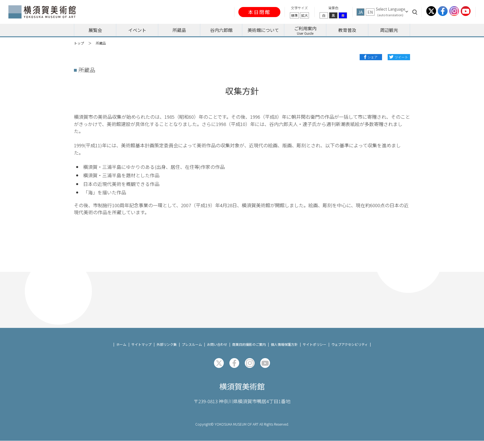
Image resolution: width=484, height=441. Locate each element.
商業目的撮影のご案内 (249, 344)
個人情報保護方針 (284, 344)
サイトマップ (141, 344)
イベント (137, 30)
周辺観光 (389, 30)
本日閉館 (259, 11)
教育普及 (347, 30)
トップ (79, 43)
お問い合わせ (217, 344)
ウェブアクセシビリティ (349, 344)
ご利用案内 (305, 28)
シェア (372, 57)
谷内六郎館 (221, 30)
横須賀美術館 (242, 386)
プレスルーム (192, 344)
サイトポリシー (314, 344)
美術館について (263, 30)
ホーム (121, 344)
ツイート (401, 57)
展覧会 (95, 30)
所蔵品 (179, 30)
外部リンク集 (167, 344)
